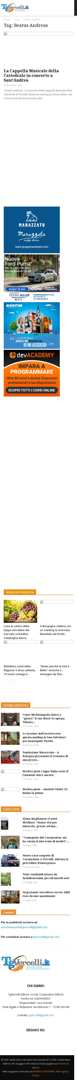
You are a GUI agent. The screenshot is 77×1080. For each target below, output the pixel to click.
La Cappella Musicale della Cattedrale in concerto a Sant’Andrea (31, 75)
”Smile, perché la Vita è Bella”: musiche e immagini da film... (54, 670)
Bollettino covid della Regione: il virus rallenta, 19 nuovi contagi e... (20, 670)
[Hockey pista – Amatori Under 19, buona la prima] (10, 793)
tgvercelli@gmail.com (46, 936)
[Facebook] (26, 1041)
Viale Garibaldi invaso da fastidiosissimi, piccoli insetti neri (46, 876)
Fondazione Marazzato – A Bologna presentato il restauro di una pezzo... (45, 756)
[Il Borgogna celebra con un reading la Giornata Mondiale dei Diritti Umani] (56, 611)
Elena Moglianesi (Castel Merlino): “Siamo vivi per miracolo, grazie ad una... (40, 822)
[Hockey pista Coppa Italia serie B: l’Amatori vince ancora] (10, 776)
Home (7, 19)
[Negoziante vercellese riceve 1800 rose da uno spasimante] (10, 897)
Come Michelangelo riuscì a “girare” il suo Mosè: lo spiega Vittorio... (44, 718)
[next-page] (12, 682)
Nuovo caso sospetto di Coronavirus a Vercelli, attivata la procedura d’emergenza (45, 859)
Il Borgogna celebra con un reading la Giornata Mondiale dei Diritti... (55, 630)
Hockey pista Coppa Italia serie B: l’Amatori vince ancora (46, 773)
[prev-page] (6, 682)
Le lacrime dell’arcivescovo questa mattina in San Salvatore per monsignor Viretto (44, 737)
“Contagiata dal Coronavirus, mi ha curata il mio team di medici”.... (46, 839)
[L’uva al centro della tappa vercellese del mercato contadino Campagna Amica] (20, 611)
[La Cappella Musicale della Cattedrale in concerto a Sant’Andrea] (38, 49)
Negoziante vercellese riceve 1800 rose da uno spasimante (46, 894)
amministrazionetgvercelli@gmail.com (24, 927)
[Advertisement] (38, 152)
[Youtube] (45, 1041)
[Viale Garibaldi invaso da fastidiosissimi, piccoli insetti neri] (6, 879)
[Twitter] (35, 1041)
